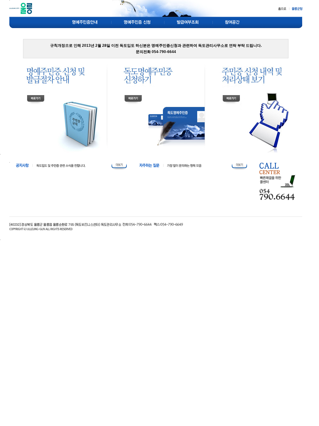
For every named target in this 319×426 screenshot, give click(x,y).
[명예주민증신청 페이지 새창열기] (138, 22)
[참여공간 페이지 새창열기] (231, 22)
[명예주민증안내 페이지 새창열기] (85, 22)
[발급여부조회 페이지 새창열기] (188, 22)
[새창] (295, 8)
